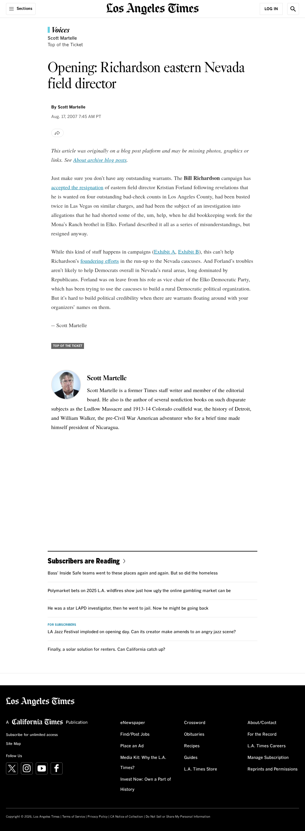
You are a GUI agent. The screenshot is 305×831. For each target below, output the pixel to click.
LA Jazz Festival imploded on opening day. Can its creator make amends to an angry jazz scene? (142, 632)
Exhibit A (164, 251)
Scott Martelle (62, 38)
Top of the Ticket (65, 45)
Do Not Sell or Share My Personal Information (178, 816)
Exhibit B (188, 251)
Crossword (194, 723)
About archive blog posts (100, 159)
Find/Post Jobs (135, 734)
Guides (190, 758)
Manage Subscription (268, 758)
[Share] (57, 133)
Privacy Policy (98, 816)
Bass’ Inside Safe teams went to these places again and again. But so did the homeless (133, 573)
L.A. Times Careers (267, 746)
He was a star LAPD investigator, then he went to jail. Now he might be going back (128, 608)
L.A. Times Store (200, 769)
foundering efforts (99, 260)
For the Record (262, 734)
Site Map (13, 744)
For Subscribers (62, 624)
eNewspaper (132, 723)
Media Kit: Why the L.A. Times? (143, 763)
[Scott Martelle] (66, 385)
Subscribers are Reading (84, 560)
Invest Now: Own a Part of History (145, 784)
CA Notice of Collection (126, 816)
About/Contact (262, 723)
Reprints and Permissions (273, 769)
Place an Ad (132, 746)
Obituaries (194, 734)
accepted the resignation (77, 187)
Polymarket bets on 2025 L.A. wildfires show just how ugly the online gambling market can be (139, 591)
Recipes (192, 746)
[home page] (152, 8)
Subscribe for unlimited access (32, 735)
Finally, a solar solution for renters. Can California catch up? (106, 649)
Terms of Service (73, 816)
